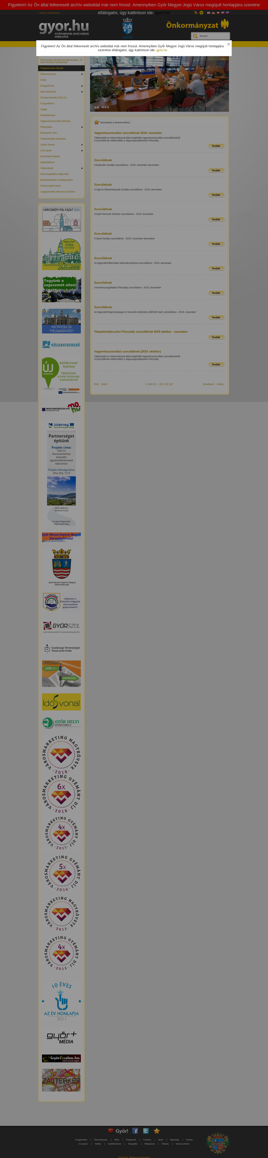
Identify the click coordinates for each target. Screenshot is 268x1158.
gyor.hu (161, 50)
